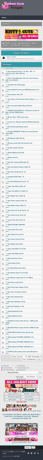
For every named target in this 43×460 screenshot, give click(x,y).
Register (8, 24)
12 (8, 101)
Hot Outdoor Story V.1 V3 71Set (18, 273)
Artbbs (7, 75)
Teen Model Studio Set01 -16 (17, 205)
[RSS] (38, 453)
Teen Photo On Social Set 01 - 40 (18, 210)
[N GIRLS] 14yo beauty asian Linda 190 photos (22, 351)
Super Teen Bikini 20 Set (15, 253)
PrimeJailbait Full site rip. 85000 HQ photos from (23, 89)
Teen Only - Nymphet (31, 416)
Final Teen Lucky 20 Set (15, 282)
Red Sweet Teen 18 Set (15, 258)
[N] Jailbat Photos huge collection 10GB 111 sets (23, 327)
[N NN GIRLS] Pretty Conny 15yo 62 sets (20, 332)
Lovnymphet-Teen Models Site (21, 418)
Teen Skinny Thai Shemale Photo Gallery (21, 99)
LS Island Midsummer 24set (17, 268)
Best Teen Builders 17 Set (16, 306)
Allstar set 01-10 (13, 157)
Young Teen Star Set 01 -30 (16, 220)
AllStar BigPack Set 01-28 (16, 152)
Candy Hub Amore (13, 394)
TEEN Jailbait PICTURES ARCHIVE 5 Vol (21, 337)
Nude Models (35, 414)
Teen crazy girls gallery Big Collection (20, 105)
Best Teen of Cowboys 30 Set (17, 292)
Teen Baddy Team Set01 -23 (16, 196)
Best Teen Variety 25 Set (15, 297)
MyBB (11, 451)
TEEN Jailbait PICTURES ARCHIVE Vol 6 (21, 342)
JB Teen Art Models (14, 397)
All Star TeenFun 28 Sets (15, 148)
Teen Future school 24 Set (16, 239)
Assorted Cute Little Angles (16, 85)
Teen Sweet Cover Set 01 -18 (17, 215)
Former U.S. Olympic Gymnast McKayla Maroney (23, 122)
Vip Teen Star (29, 397)
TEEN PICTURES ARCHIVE (16, 224)
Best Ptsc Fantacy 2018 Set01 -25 (18, 162)
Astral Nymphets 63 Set (15, 311)
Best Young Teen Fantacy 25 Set (18, 287)
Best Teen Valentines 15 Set (16, 301)
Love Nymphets (18, 416)
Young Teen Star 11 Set (15, 229)
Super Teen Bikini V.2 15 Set (17, 249)
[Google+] (31, 453)
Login (3, 24)
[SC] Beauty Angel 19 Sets (16, 138)
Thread (7, 68)
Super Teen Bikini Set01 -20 (16, 186)
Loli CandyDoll (29, 399)
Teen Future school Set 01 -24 (17, 200)
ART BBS (17, 456)
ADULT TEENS (11, 57)
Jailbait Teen (26, 414)
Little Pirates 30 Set (14, 263)
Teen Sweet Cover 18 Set (15, 234)
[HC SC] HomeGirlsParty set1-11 (18, 127)
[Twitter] (34, 453)
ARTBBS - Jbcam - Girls (31, 394)
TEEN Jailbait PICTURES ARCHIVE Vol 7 (21, 347)
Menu (4, 18)
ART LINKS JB (15, 45)
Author (11, 68)
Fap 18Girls (17, 414)
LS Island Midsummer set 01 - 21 (18, 181)
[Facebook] (28, 453)
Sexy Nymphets (8, 414)
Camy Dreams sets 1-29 (15, 94)
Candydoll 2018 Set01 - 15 (16, 176)
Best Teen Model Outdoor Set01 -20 (19, 167)
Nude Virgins (12, 399)
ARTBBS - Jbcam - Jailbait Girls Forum (17, 43)
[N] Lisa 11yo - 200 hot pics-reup (18, 117)
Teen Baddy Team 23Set (15, 244)
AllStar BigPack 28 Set (15, 316)
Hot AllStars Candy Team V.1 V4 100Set (20, 277)
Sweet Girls (8, 416)
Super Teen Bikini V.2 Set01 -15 (18, 191)
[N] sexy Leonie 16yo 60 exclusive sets (20, 143)
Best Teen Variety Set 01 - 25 (17, 172)
